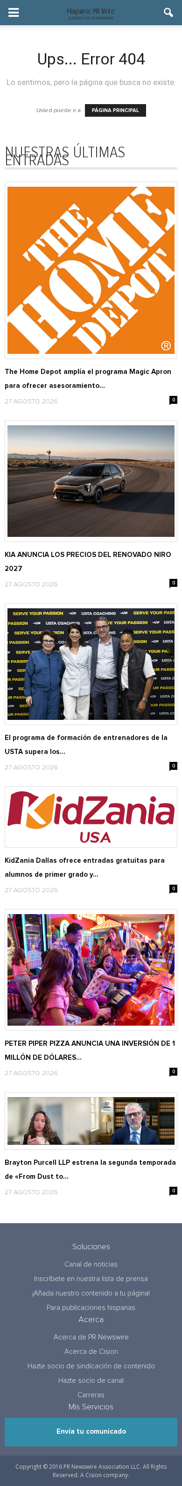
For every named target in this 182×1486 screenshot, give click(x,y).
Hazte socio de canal (91, 1380)
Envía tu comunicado (91, 1431)
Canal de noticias (91, 1264)
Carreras (91, 1395)
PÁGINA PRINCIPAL (115, 110)
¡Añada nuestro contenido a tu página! (91, 1293)
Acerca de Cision (91, 1351)
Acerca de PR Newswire (91, 1337)
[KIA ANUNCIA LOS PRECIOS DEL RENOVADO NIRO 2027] (91, 481)
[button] (169, 12)
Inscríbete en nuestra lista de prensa (91, 1278)
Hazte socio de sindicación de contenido (91, 1366)
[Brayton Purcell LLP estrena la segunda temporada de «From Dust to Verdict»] (91, 1121)
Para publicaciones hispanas (91, 1307)
